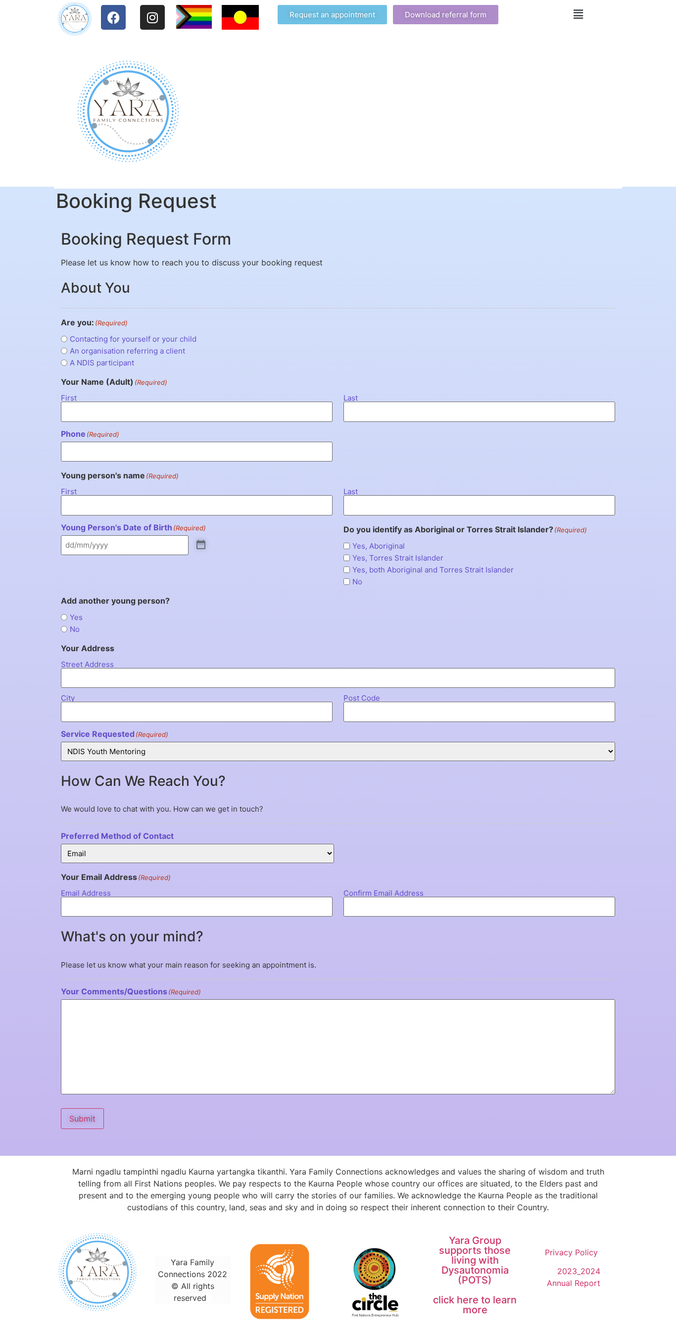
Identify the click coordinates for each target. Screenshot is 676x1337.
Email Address (86, 892)
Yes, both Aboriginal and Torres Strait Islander (433, 569)
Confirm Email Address (383, 892)
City (68, 697)
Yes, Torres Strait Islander (397, 558)
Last (350, 397)
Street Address (87, 664)
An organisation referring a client (127, 351)
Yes (76, 617)
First (69, 397)
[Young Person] (201, 545)
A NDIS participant (102, 362)
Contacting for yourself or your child (133, 339)
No (357, 581)
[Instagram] (152, 17)
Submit (82, 1119)
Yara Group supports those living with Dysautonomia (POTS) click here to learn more (475, 1275)
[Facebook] (113, 17)
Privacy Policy (572, 1252)
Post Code (361, 697)
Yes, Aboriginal (378, 546)
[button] (578, 14)
